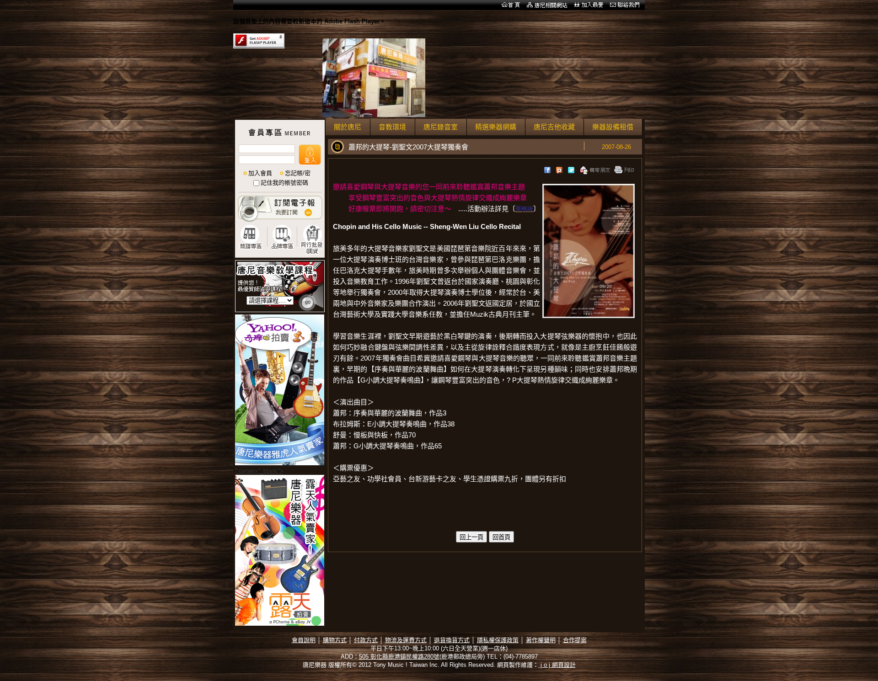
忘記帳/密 (298, 173)
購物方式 (335, 640)
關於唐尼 (347, 127)
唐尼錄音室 (440, 127)
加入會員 (260, 173)
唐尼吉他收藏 (554, 127)
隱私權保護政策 (498, 640)
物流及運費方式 (406, 640)
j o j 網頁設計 (557, 664)
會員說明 (304, 640)
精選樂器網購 (495, 127)
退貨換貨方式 (452, 640)
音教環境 (392, 127)
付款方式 (366, 640)
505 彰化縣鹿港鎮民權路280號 (399, 656)
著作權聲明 (541, 640)
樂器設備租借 (612, 127)
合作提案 (575, 640)
